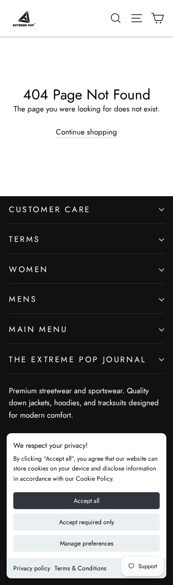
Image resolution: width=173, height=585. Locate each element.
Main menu (38, 329)
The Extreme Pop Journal (77, 359)
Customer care (50, 209)
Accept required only (86, 522)
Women (28, 269)
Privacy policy (31, 568)
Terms (24, 239)
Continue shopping (86, 131)
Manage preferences (87, 543)
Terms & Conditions (80, 568)
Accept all (86, 500)
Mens (23, 299)
